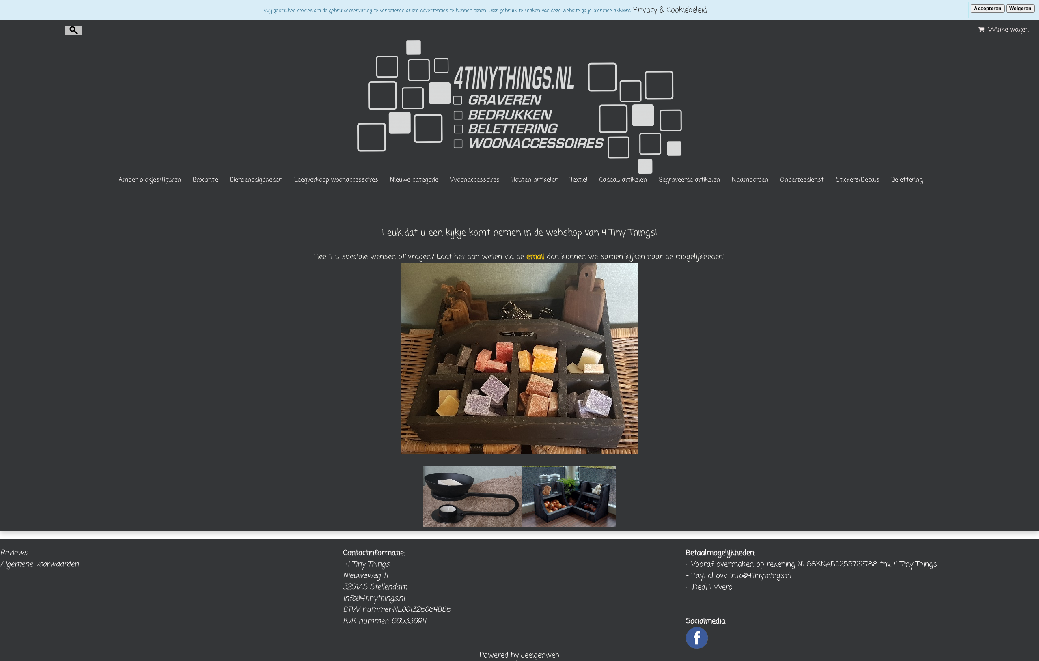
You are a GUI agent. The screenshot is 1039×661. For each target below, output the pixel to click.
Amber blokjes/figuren (150, 180)
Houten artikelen (534, 180)
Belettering (907, 180)
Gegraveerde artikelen (689, 180)
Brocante (205, 180)
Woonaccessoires (475, 180)
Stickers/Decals (857, 180)
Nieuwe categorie (414, 180)
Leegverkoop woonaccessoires (336, 180)
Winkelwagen (1007, 30)
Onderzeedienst (802, 180)
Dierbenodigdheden (256, 180)
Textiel (579, 180)
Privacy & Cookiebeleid (670, 10)
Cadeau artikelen (623, 180)
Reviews (13, 553)
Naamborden (750, 180)
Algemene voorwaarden (39, 564)
